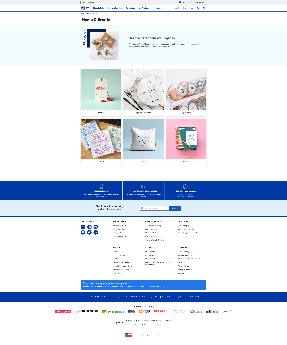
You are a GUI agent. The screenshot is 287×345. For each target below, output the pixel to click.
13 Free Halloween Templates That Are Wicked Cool (180, 297)
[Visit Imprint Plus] (113, 311)
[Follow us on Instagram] (89, 227)
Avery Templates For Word (188, 233)
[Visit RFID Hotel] (144, 311)
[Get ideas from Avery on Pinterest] (95, 227)
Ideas (88, 13)
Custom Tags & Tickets (154, 240)
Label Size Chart (119, 255)
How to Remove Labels (122, 266)
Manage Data (150, 255)
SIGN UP (175, 208)
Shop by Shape (119, 229)
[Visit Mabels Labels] (63, 311)
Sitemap (181, 273)
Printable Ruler (119, 259)
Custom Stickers (152, 233)
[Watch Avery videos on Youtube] (83, 232)
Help (191, 8)
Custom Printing (115, 8)
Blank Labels (98, 8)
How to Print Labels (121, 262)
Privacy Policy (183, 266)
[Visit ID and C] (132, 311)
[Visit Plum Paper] (179, 311)
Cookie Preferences (153, 259)
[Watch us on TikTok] (89, 232)
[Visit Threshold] (161, 311)
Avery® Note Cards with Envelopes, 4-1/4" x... (142, 297)
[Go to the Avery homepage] (85, 8)
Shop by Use (118, 233)
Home (82, 13)
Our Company (183, 252)
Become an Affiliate (186, 255)
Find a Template (184, 226)
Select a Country (142, 335)
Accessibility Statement (158, 325)
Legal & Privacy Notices (139, 325)
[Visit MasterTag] (212, 311)
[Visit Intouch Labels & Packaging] (196, 311)
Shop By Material (120, 236)
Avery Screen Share (121, 269)
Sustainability (183, 262)
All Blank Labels (119, 226)
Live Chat (117, 273)
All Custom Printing (153, 226)
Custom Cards (151, 236)
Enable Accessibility (88, 2)
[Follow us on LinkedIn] (95, 232)
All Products (144, 8)
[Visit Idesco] (226, 311)
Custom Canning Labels (115, 297)
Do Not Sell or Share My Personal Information (158, 263)
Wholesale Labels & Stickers (189, 259)
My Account (150, 252)
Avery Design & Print (186, 229)
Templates (130, 8)
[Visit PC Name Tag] (87, 311)
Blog (184, 8)
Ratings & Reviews (185, 269)
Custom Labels (151, 229)
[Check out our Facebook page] (83, 227)
